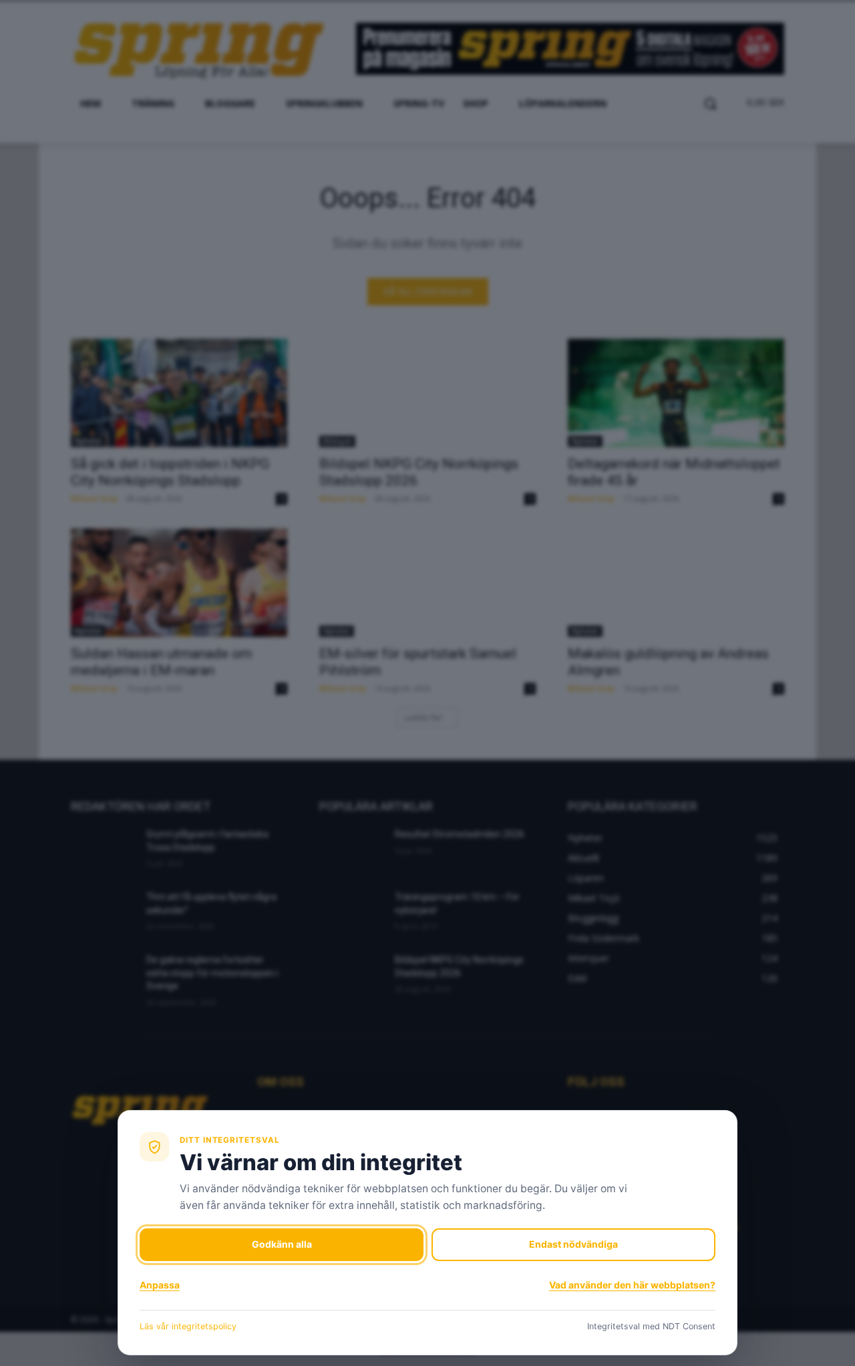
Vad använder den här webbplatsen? (632, 1284)
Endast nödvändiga (573, 1244)
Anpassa (160, 1284)
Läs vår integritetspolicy (188, 1326)
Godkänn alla (282, 1244)
